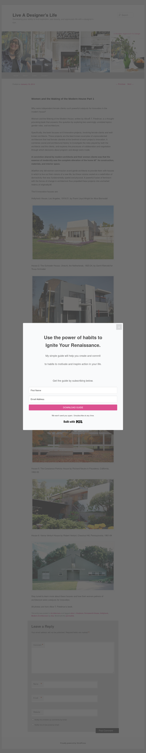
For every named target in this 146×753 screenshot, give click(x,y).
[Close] (119, 327)
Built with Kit (73, 421)
